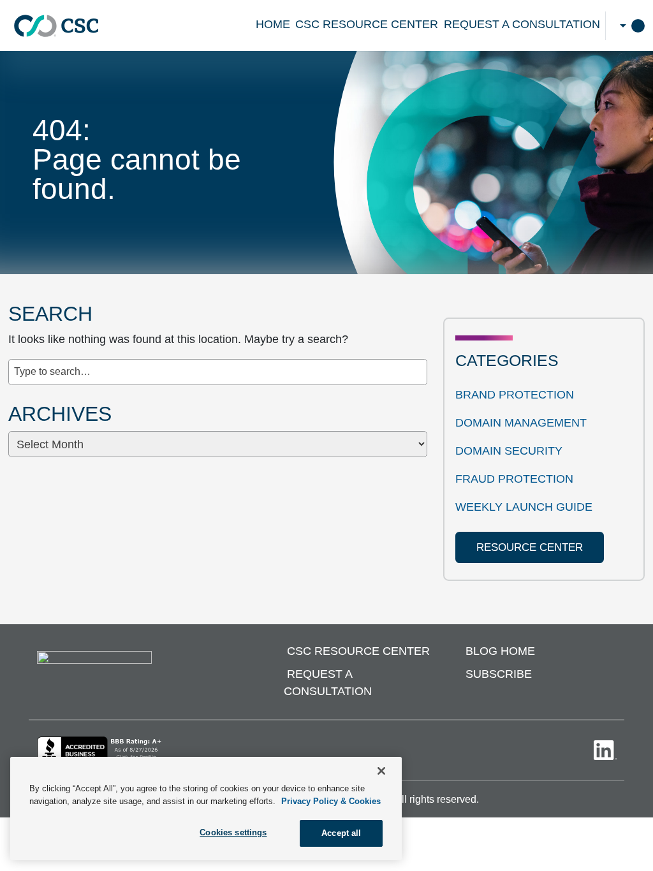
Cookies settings (233, 832)
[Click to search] (418, 365)
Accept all (341, 833)
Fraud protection (514, 478)
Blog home (500, 651)
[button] (621, 25)
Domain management (521, 422)
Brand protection (514, 394)
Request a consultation (522, 24)
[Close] (381, 771)
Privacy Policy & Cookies (331, 801)
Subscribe (499, 674)
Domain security (508, 450)
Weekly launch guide (523, 507)
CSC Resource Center (366, 24)
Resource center (529, 547)
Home (273, 24)
